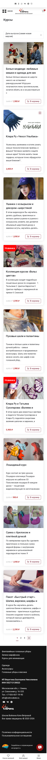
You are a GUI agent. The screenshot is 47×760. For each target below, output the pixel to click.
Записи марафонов (11, 655)
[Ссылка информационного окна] (23, 746)
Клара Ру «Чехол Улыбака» (22, 136)
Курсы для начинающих (13, 658)
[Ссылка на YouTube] (4, 702)
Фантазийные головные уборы (16, 651)
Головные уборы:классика (14, 672)
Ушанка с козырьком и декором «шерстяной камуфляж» (19, 208)
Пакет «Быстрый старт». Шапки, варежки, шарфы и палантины (21, 600)
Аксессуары (7, 669)
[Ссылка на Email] (15, 3)
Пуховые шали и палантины (22, 336)
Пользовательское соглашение (17, 735)
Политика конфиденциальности (17, 732)
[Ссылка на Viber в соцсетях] (31, 3)
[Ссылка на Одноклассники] (18, 3)
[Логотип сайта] (23, 11)
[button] (39, 747)
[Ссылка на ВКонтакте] (25, 3)
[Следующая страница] (29, 638)
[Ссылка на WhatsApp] (21, 3)
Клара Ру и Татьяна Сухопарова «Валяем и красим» (19, 407)
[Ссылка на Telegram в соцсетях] (28, 3)
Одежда (6, 665)
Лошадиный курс (16, 464)
